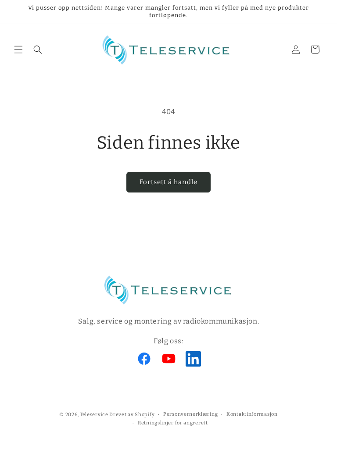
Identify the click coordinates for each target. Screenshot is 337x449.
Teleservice (94, 414)
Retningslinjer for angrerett (173, 423)
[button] (18, 49)
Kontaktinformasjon (252, 414)
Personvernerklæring (190, 414)
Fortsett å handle (168, 182)
